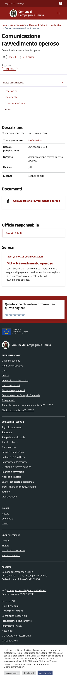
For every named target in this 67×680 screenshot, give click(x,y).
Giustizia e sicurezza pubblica (16, 467)
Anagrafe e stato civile (13, 437)
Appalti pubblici (9, 442)
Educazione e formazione (15, 462)
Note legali (7, 630)
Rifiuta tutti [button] (29, 672)
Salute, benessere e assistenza (18, 482)
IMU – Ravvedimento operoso (29, 263)
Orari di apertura (10, 606)
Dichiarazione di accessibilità (16, 635)
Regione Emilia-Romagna (14, 3)
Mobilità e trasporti (11, 477)
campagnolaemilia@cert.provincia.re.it (26, 590)
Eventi (5, 545)
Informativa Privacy (12, 626)
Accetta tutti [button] (45, 672)
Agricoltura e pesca (12, 427)
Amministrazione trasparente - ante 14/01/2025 (27, 405)
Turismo (6, 491)
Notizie (5, 513)
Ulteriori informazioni (14, 666)
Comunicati (7, 518)
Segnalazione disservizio (14, 616)
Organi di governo (11, 360)
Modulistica (35, 140)
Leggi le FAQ (8, 601)
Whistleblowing (10, 640)
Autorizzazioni (9, 447)
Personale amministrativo (15, 380)
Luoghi (5, 540)
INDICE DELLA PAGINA (13, 82)
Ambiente (7, 432)
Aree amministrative (12, 365)
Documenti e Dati (11, 385)
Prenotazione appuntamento (17, 621)
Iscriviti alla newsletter (13, 550)
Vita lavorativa (9, 496)
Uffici (4, 370)
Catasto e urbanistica (13, 452)
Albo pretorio (8, 400)
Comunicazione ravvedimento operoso (36, 201)
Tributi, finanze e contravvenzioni (24, 256)
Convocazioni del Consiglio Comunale (21, 395)
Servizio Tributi (14, 233)
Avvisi (5, 523)
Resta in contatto (11, 555)
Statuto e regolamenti (13, 390)
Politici (5, 375)
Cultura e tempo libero (13, 457)
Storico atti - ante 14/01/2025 (18, 410)
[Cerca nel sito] (58, 13)
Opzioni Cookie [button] (12, 672)
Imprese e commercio (13, 472)
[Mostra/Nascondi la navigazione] (4, 13)
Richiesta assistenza (12, 611)
